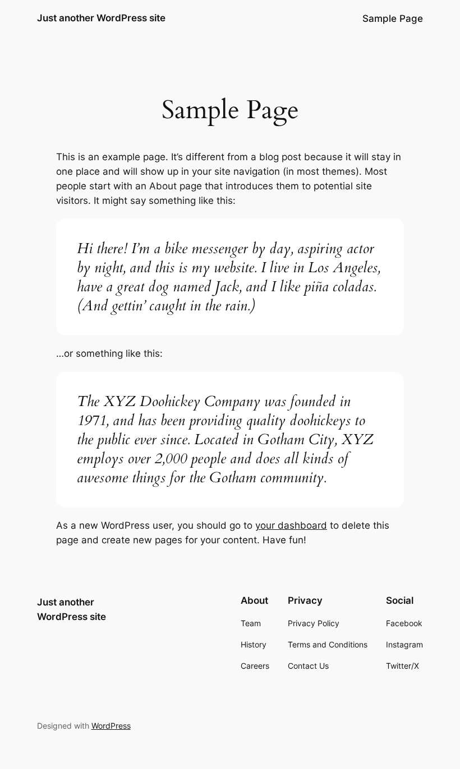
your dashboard (291, 525)
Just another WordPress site (101, 18)
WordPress (111, 725)
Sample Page (392, 18)
